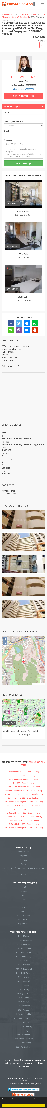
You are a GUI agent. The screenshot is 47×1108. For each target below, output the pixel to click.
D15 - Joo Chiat (23, 993)
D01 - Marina (23, 936)
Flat (23, 899)
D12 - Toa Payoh (23, 981)
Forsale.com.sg (9, 14)
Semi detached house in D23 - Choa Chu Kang (23, 790)
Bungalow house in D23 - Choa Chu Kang (23, 820)
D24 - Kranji (23, 1030)
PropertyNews (23, 920)
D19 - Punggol (23, 1010)
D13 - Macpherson (23, 985)
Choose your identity (13, 121)
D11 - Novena (23, 977)
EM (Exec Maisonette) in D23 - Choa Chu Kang (23, 816)
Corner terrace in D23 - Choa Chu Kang (23, 798)
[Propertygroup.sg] (24, 1089)
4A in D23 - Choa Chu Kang (24, 775)
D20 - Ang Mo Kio (23, 1014)
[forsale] (23, 1094)
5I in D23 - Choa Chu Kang (23, 783)
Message (8, 140)
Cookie (23, 864)
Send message (23, 163)
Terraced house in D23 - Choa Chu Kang (23, 787)
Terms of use (23, 851)
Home (23, 895)
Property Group (35, 1084)
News (23, 874)
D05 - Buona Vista (23, 952)
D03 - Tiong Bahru (23, 944)
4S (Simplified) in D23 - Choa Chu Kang (23, 824)
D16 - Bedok (23, 997)
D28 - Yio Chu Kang (23, 1047)
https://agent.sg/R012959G (23, 89)
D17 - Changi (23, 1002)
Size (4, 465)
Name (6, 112)
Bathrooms (7, 459)
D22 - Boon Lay (23, 1022)
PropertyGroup (24, 924)
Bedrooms (6, 453)
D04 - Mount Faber (23, 948)
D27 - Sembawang (23, 1043)
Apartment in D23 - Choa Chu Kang (23, 779)
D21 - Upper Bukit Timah (23, 1018)
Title (4, 436)
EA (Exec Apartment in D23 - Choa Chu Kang (23, 805)
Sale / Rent (6, 430)
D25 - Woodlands (23, 1034)
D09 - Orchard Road (23, 969)
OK (23, 1105)
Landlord (23, 891)
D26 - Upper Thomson (23, 1038)
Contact (23, 860)
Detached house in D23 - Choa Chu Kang (23, 813)
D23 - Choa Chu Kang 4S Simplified (23, 16)
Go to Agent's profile (23, 95)
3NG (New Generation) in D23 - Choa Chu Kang (23, 828)
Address (5, 442)
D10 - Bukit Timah (23, 973)
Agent (23, 887)
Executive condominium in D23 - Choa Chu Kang (23, 794)
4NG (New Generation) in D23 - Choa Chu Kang (23, 801)
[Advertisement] (23, 399)
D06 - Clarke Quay (23, 956)
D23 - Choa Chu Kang (28, 14)
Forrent (24, 911)
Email (6, 131)
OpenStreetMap (36, 685)
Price (4, 448)
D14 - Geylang (23, 989)
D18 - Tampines (23, 1006)
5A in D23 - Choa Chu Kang (24, 809)
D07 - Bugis (23, 960)
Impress (23, 856)
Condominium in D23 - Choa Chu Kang (23, 772)
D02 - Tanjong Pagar (23, 940)
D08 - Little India (23, 965)
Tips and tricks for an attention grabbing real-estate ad (23, 869)
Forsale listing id (9, 471)
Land (24, 903)
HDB (23, 907)
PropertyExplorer (23, 915)
